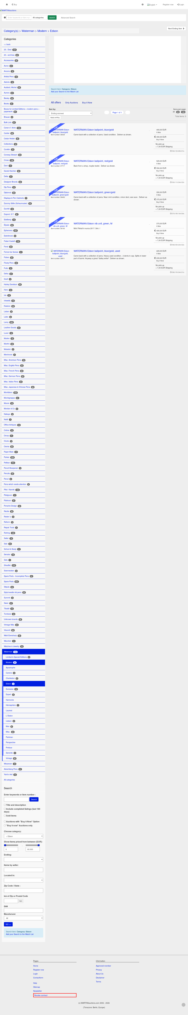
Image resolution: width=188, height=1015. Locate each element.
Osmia (8, 446)
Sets (7, 560)
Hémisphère (12, 705)
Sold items (11, 815)
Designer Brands (12, 181)
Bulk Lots (9, 122)
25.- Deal (10, 49)
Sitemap (36, 987)
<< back (7, 44)
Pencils (8, 473)
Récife (8, 511)
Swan (8, 603)
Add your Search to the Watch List (20, 934)
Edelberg (9, 219)
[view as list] (114, 117)
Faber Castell (11, 241)
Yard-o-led (10, 774)
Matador (8, 349)
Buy (15, 4)
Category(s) (11, 31)
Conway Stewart (12, 154)
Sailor (8, 538)
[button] (152, 4)
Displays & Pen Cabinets (15, 198)
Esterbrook (9, 235)
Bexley (8, 98)
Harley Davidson (12, 284)
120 (183, 112)
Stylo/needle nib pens (14, 592)
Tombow (9, 614)
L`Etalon (9, 715)
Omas (8, 435)
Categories (10, 39)
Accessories (10, 60)
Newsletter (37, 991)
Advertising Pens (12, 769)
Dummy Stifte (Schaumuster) (17, 203)
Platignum (10, 495)
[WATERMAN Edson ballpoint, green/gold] (60, 193)
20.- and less (11, 55)
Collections (10, 144)
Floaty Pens (10, 262)
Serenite (10, 752)
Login (181, 4)
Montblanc (10, 392)
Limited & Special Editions (17, 657)
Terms (98, 981)
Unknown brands (12, 619)
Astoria (8, 82)
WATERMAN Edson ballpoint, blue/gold (94, 129)
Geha (8, 273)
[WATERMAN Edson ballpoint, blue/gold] (60, 130)
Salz (7, 543)
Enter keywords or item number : (20, 794)
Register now (167, 4)
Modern (42, 31)
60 (178, 112)
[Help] (142, 4)
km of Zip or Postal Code (16, 896)
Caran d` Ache (12, 127)
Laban (8, 311)
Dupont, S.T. (11, 214)
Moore (8, 403)
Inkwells (9, 300)
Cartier (8, 133)
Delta (8, 176)
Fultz (8, 268)
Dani (7, 165)
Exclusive (11, 689)
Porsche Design (12, 505)
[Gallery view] (117, 117)
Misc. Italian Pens (13, 381)
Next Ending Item (175, 28)
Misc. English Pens (13, 365)
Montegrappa (11, 397)
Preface (9, 747)
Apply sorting (54, 117)
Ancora (8, 71)
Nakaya (8, 414)
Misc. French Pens (13, 370)
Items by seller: (11, 865)
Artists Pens (10, 76)
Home (35, 965)
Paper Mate (10, 451)
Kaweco (9, 306)
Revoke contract (40, 995)
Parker (9, 457)
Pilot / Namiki (11, 489)
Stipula (8, 586)
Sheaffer (9, 565)
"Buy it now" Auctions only (19, 825)
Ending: (8, 854)
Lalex (7, 316)
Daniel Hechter (12, 171)
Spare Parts (11, 581)
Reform (8, 522)
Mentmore (9, 354)
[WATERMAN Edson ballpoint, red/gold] (60, 162)
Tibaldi (8, 608)
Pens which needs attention (16, 484)
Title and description (16, 805)
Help (35, 983)
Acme (8, 65)
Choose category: (12, 831)
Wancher (9, 641)
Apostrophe (10, 667)
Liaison (10, 721)
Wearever (9, 763)
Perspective (10, 742)
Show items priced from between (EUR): (23, 841)
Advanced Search (68, 17)
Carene (10, 672)
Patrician (9, 737)
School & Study (12, 549)
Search (34, 799)
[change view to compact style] (120, 117)
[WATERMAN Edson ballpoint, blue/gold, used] (60, 253)
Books (8, 103)
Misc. (10, 731)
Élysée (8, 225)
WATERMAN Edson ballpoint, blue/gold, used (97, 250)
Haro (8, 289)
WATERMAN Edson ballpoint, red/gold (93, 160)
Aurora (8, 92)
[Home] (7, 4)
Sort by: (52, 109)
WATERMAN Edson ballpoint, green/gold (94, 192)
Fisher (8, 257)
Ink (7, 295)
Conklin (9, 149)
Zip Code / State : (12, 885)
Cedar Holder (11, 138)
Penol (7, 479)
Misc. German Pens (14, 376)
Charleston (11, 678)
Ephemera (10, 230)
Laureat (9, 710)
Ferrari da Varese (13, 252)
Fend (8, 246)
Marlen (8, 338)
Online (8, 430)
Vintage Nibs (11, 624)
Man (9, 726)
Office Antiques (12, 424)
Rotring (9, 532)
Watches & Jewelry (13, 646)
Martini (8, 343)
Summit (8, 597)
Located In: (9, 875)
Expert (10, 694)
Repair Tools (10, 527)
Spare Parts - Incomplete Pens (18, 576)
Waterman (28, 31)
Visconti (9, 630)
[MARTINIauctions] (8, 10)
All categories (9, 779)
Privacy (99, 969)
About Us (99, 973)
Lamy (8, 322)
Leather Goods (12, 327)
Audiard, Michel (12, 87)
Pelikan (9, 462)
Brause (8, 117)
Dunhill (8, 208)
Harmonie (10, 700)
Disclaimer (100, 977)
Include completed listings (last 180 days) (22, 810)
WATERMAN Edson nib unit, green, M (93, 223)
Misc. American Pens (14, 360)
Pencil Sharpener (12, 468)
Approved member (103, 965)
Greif (7, 279)
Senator (9, 554)
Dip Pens (9, 187)
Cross (8, 160)
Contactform (38, 977)
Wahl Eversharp (12, 635)
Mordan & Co (10, 408)
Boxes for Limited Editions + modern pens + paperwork (21, 110)
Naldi (7, 419)
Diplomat (9, 192)
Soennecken (10, 570)
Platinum (9, 500)
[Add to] (149, 129)
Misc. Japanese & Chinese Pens (19, 387)
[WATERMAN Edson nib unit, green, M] (60, 224)
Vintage (11, 758)
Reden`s (9, 516)
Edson (54, 31)
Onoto (8, 441)
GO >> (8, 924)
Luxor (8, 333)
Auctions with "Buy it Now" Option (23, 821)
